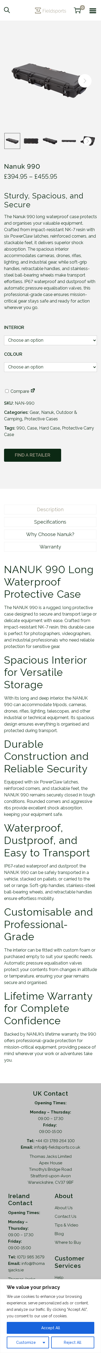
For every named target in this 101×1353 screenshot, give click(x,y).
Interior (14, 327)
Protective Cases (41, 418)
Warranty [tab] (50, 547)
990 (20, 428)
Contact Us (65, 1216)
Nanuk (47, 412)
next (85, 81)
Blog (59, 1233)
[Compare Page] (33, 391)
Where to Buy (68, 1242)
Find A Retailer (32, 455)
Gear (34, 412)
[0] (77, 10)
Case (32, 428)
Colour (13, 354)
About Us (63, 1207)
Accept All (50, 1328)
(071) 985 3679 (30, 1257)
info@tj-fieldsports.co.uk (57, 1147)
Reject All (72, 1342)
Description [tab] (50, 509)
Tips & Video (66, 1225)
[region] (50, 1316)
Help (59, 1277)
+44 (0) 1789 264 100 (55, 1140)
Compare (19, 391)
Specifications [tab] (50, 522)
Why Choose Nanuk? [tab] (50, 534)
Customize (26, 1342)
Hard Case (49, 428)
